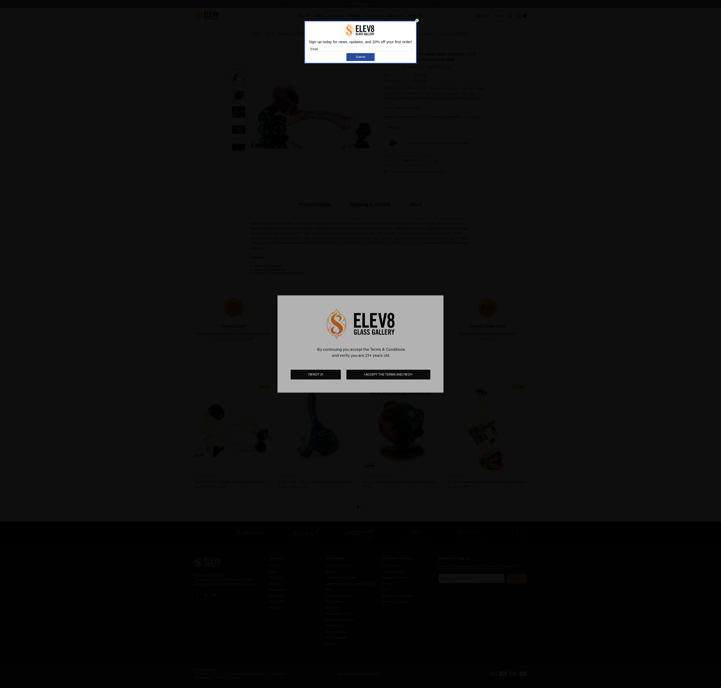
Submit (360, 57)
